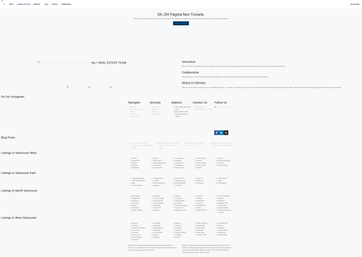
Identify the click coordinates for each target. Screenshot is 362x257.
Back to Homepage (181, 23)
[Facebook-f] (216, 132)
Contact (54, 4)
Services (36, 4)
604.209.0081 (355, 4)
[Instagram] (226, 132)
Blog (46, 4)
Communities (66, 4)
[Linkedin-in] (221, 132)
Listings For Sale (23, 4)
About (11, 4)
